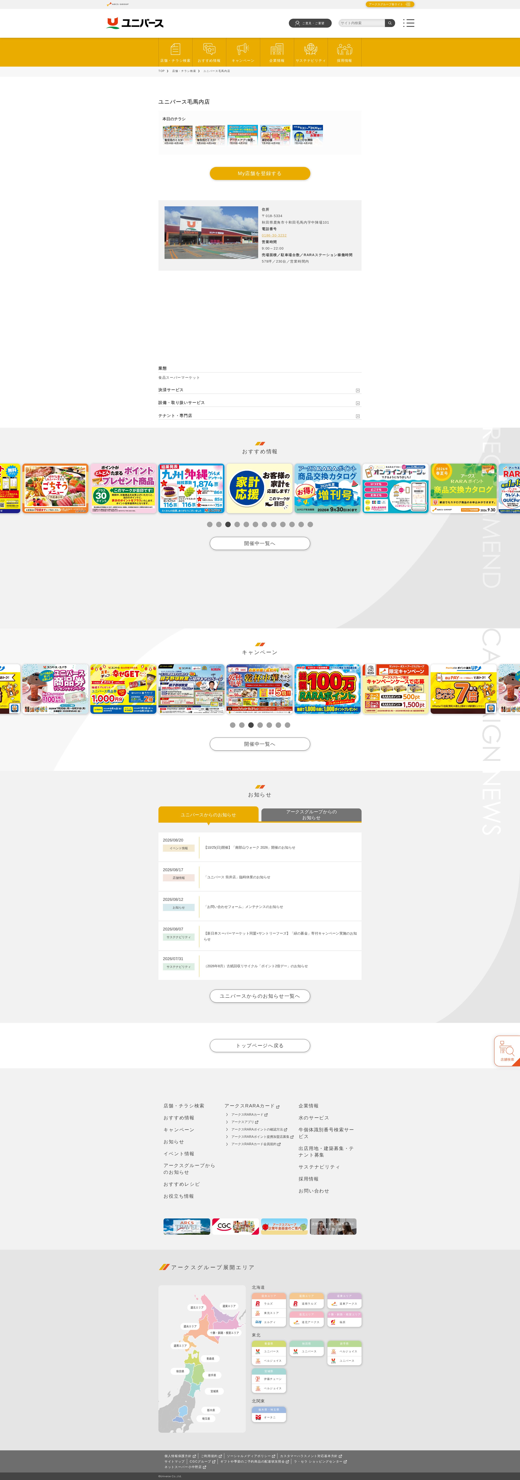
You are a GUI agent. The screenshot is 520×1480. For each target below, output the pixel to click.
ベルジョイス (273, 1360)
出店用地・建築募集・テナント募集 (326, 1152)
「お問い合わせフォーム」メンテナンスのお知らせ (243, 907)
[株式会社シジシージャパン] (235, 1226)
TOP (161, 70)
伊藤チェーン (273, 1378)
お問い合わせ (314, 1190)
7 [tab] (264, 524)
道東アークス (349, 1303)
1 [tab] (209, 524)
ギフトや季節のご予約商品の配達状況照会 (252, 1461)
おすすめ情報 (209, 61)
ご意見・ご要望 (313, 23)
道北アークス (311, 1322)
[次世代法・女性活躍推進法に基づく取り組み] (333, 1226)
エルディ (270, 1322)
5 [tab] (246, 524)
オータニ (270, 1417)
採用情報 (344, 61)
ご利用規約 (209, 1456)
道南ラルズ (309, 1303)
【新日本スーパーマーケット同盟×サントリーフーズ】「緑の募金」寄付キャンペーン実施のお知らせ (280, 936)
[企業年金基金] (284, 1226)
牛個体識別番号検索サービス (326, 1133)
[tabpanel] (191, 488)
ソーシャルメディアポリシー (249, 1456)
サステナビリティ (311, 61)
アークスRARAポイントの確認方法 (257, 1129)
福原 (343, 1322)
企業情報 (277, 61)
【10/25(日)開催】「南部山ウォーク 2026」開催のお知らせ (249, 847)
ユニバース (271, 1351)
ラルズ (268, 1303)
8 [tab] (273, 524)
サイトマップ (175, 1461)
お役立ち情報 (179, 1196)
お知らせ (174, 1141)
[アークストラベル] (187, 1226)
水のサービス (314, 1117)
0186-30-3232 (274, 235)
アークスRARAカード (249, 1105)
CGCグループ (200, 1461)
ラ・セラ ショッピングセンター (318, 1461)
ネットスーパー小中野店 (183, 1467)
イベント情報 (179, 1153)
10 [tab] (292, 524)
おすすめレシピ (182, 1184)
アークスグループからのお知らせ (190, 1169)
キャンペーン (243, 61)
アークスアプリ (242, 1122)
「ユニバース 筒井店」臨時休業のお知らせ (237, 877)
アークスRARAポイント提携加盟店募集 (260, 1136)
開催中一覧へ (260, 543)
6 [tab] (255, 524)
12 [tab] (310, 524)
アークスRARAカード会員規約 (253, 1144)
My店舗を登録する (260, 173)
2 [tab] (219, 524)
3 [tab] (228, 524)
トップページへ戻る (260, 1045)
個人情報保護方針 (178, 1456)
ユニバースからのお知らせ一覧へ (260, 996)
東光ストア (271, 1312)
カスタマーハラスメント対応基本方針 (309, 1456)
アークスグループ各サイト (386, 4)
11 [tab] (301, 524)
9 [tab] (283, 524)
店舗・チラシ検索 (175, 61)
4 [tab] (237, 524)
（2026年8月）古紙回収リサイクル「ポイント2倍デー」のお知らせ (256, 966)
